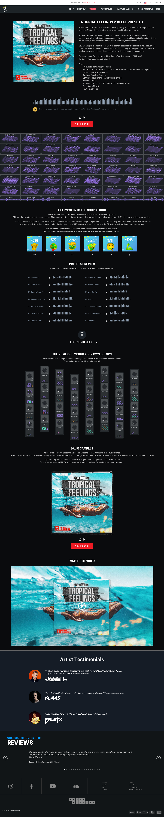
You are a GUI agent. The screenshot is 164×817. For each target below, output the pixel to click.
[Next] (158, 758)
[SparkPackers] (6, 9)
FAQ (103, 787)
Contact (104, 789)
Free (158, 9)
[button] (157, 2)
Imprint (131, 785)
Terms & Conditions (135, 789)
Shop (71, 9)
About (104, 785)
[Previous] (5, 758)
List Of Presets (81, 342)
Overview (81, 9)
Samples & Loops (125, 9)
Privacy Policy (133, 787)
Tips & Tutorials (145, 9)
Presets (92, 9)
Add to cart (82, 124)
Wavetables (106, 9)
